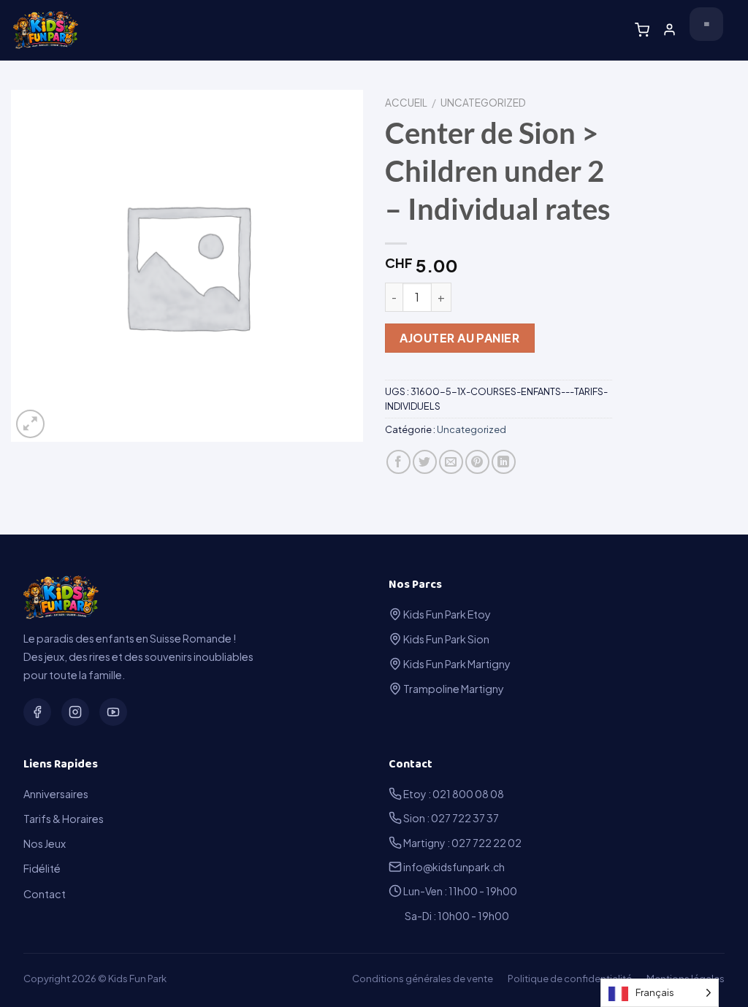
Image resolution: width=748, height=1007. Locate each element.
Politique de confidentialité (570, 978)
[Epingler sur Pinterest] (477, 462)
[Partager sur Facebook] (398, 462)
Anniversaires (55, 793)
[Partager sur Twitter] (425, 462)
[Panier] (642, 30)
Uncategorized (483, 102)
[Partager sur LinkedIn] (504, 462)
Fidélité (42, 868)
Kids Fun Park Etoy (446, 614)
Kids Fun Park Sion (445, 639)
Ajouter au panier (459, 337)
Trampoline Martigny (453, 688)
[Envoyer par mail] (451, 462)
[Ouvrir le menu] (706, 24)
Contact (44, 893)
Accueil (406, 102)
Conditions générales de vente (422, 978)
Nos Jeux (44, 843)
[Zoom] (30, 424)
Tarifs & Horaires (63, 818)
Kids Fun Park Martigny (456, 663)
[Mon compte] (669, 30)
